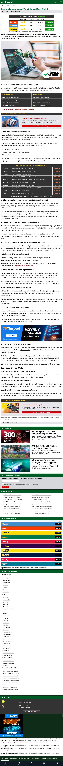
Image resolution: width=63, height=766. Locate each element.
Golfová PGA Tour (6, 643)
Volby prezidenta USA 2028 (8, 663)
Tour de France (6, 622)
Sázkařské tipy (6, 697)
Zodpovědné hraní (20, 742)
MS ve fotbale (6, 602)
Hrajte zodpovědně (4, 417)
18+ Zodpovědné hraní (50, 758)
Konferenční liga (6, 599)
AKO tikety (4, 301)
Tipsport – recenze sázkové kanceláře (11, 673)
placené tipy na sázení (8, 275)
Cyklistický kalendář (7, 636)
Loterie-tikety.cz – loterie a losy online (39, 499)
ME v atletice (5, 584)
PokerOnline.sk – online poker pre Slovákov (41, 513)
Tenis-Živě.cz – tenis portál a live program (12, 501)
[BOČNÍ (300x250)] (11, 736)
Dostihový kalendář (7, 646)
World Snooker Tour (7, 641)
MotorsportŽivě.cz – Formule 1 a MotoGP (12, 504)
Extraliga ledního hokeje (8, 609)
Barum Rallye (6, 591)
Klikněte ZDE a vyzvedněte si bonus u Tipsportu (18, 109)
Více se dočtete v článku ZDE (34, 377)
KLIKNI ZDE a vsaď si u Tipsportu (41, 126)
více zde (15, 419)
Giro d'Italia (5, 625)
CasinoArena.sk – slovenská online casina (40, 511)
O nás (2, 758)
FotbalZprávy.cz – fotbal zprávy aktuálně (12, 497)
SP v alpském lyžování (7, 632)
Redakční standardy (14, 758)
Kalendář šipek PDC (7, 634)
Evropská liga (6, 597)
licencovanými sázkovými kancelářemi (39, 143)
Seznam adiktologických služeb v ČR (29, 753)
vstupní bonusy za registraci (20, 152)
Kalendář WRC (6, 650)
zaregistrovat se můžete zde (24, 265)
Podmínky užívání (23, 758)
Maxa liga (5, 613)
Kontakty (6, 758)
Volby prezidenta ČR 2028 (8, 660)
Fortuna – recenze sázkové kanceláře (11, 671)
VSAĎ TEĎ (57, 168)
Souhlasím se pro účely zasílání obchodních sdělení (21, 484)
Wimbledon (5, 620)
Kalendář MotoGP (6, 627)
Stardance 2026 (6, 665)
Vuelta (4, 589)
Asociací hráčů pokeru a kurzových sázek (40, 742)
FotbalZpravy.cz (56, 283)
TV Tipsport (20, 319)
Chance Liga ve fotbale (8, 578)
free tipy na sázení (47, 250)
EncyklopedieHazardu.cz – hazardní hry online (41, 494)
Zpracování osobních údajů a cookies (36, 758)
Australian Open (6, 616)
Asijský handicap (26, 350)
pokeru (49, 234)
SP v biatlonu (5, 629)
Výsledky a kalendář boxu (8, 652)
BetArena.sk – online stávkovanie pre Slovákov (41, 501)
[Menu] (61, 2)
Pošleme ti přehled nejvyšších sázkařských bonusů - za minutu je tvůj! (22, 478)
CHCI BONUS (50, 22)
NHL (4, 611)
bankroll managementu (52, 203)
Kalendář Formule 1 (7, 582)
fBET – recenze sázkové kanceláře (10, 692)
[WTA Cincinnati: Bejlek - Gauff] (9, 702)
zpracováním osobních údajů (16, 484)
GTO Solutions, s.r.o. (5, 760)
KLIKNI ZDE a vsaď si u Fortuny (41, 412)
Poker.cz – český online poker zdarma (11, 511)
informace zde (28, 748)
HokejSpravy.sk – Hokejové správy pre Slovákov (42, 506)
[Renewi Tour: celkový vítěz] (9, 706)
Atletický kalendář (6, 639)
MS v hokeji (5, 606)
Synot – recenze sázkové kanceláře (10, 682)
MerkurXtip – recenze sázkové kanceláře (11, 685)
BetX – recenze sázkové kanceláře (10, 687)
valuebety (17, 364)
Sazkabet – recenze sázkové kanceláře (11, 678)
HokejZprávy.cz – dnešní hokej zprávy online (13, 499)
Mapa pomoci (40, 753)
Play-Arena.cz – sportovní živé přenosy (12, 506)
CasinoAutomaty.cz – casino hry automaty (40, 497)
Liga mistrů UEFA (6, 580)
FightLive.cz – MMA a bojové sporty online (12, 494)
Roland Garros (6, 618)
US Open (5, 587)
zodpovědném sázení (37, 216)
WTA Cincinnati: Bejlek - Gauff (25, 702)
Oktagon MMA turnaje (7, 655)
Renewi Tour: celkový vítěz (24, 707)
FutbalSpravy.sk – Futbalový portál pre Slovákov (42, 508)
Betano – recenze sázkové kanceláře (10, 675)
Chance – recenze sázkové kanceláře (11, 680)
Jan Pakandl (17, 11)
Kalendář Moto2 (6, 648)
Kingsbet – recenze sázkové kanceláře (11, 689)
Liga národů (5, 604)
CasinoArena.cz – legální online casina (12, 513)
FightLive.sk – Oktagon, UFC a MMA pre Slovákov (42, 504)
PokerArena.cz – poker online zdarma (11, 508)
